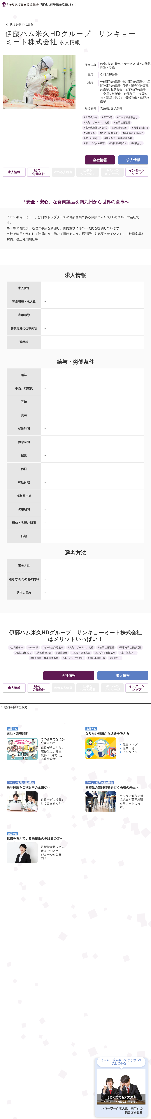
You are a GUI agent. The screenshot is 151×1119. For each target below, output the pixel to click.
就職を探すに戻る (21, 24)
